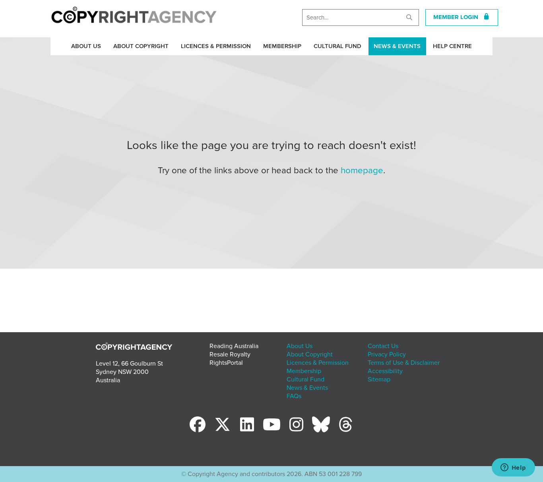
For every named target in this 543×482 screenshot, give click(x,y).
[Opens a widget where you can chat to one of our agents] (513, 468)
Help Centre (452, 46)
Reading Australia (233, 346)
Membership (282, 46)
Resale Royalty (229, 354)
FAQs (294, 396)
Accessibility (385, 371)
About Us (86, 46)
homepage (362, 170)
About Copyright (141, 46)
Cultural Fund (337, 46)
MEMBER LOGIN (458, 17)
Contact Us (383, 346)
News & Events (397, 46)
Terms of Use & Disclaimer (404, 363)
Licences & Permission (216, 46)
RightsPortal (226, 363)
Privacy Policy (387, 354)
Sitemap (379, 379)
